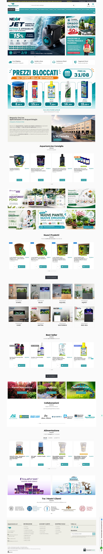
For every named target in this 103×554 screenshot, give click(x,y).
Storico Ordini (42, 530)
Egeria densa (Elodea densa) (38, 357)
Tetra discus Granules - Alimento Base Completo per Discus (17, 358)
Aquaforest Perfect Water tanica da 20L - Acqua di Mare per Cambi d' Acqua (16, 169)
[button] (94, 12)
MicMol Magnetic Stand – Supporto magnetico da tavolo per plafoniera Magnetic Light (16, 259)
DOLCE (45, 437)
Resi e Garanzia (27, 537)
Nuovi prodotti (58, 531)
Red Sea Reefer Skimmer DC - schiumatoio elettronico (37, 169)
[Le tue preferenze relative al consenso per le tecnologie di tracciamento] (102, 415)
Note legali (26, 528)
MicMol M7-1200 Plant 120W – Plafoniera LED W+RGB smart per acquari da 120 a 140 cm (80, 259)
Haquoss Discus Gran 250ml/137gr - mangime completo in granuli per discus (59, 458)
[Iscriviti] (93, 534)
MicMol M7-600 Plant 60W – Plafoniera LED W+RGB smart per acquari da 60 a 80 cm (59, 259)
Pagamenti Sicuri (27, 535)
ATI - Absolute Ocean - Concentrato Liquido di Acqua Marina (80, 358)
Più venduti (58, 530)
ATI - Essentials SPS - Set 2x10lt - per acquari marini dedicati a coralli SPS (59, 169)
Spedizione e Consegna (29, 533)
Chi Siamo (26, 526)
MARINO (50, 437)
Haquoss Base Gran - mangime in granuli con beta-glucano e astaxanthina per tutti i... (17, 458)
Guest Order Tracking (44, 533)
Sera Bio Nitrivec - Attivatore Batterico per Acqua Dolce (59, 358)
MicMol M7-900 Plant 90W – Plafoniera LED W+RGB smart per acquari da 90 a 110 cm (38, 259)
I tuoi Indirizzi (42, 531)
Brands (57, 533)
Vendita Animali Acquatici (29, 531)
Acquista (22, 179)
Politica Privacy (27, 538)
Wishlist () (82, 1)
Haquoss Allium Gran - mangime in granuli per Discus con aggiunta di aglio (38, 457)
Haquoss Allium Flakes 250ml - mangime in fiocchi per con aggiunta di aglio (81, 457)
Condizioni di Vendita (28, 530)
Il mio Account (42, 526)
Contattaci (58, 526)
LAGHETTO (57, 437)
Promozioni (58, 528)
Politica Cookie (27, 540)
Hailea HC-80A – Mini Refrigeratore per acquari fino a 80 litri (80, 169)
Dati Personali (42, 528)
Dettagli (41, 180)
